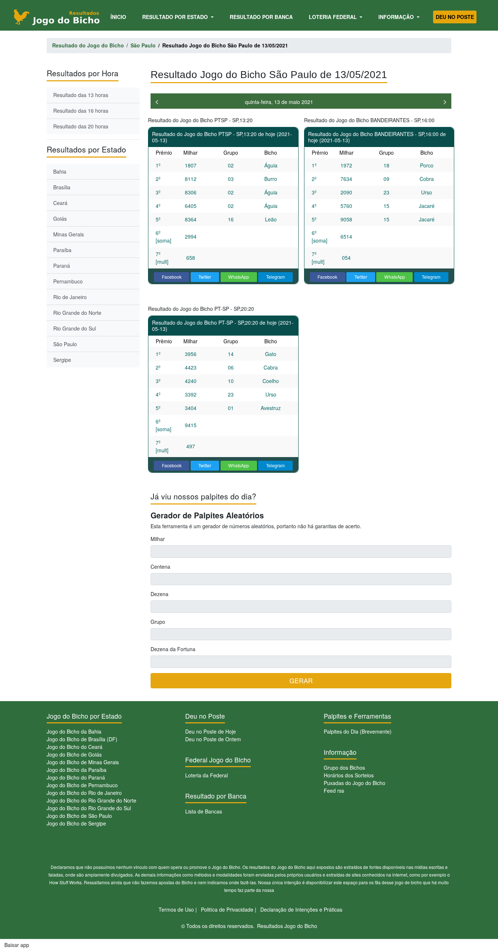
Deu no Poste (455, 16)
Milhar (158, 538)
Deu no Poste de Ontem (213, 739)
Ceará (60, 202)
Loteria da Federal (206, 775)
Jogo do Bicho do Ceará (74, 746)
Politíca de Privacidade (227, 909)
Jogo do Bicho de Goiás (74, 754)
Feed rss (334, 790)
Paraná (61, 265)
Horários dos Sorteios (349, 775)
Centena (160, 566)
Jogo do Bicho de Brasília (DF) (82, 739)
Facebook (172, 277)
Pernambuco (68, 281)
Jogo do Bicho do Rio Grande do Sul (89, 808)
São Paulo (65, 344)
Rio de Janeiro (70, 297)
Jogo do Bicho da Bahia (74, 731)
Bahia (59, 171)
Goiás (60, 218)
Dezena (159, 594)
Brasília (61, 187)
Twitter (204, 277)
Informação (396, 16)
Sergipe (62, 359)
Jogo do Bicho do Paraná (76, 777)
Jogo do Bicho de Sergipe (76, 823)
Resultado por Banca (261, 16)
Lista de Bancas (203, 811)
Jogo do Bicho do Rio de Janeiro (84, 792)
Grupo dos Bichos (344, 767)
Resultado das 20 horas (80, 126)
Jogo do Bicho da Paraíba (76, 769)
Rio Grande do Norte (77, 312)
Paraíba (62, 250)
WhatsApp (238, 277)
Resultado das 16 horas (80, 110)
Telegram (275, 277)
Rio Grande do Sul (74, 328)
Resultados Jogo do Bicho (287, 925)
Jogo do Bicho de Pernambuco (82, 785)
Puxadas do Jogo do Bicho (354, 782)
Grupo (158, 621)
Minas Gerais (68, 234)
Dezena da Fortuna (173, 649)
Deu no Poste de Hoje (210, 731)
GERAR (301, 680)
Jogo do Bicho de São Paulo (79, 815)
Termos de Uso (176, 909)
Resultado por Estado (175, 16)
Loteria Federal (333, 16)
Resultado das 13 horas (80, 94)
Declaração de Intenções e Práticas (301, 909)
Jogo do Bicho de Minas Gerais (83, 762)
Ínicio (119, 16)
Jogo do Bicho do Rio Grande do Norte (91, 800)
